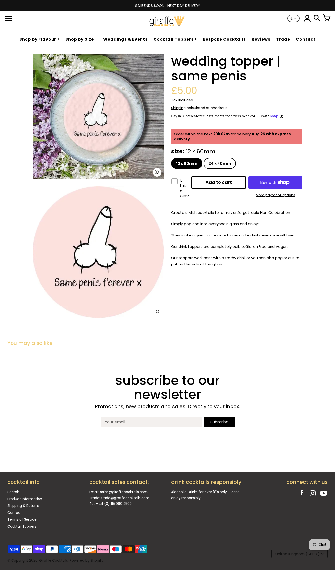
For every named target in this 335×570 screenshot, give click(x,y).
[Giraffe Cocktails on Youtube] (323, 494)
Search (13, 491)
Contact (14, 512)
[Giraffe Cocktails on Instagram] (313, 494)
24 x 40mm (219, 163)
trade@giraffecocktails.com (125, 497)
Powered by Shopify (86, 560)
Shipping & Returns (23, 505)
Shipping (178, 107)
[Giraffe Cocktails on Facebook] (302, 494)
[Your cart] (326, 18)
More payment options (275, 195)
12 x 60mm (186, 163)
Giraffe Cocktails (53, 560)
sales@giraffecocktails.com (124, 491)
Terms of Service (22, 519)
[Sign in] (307, 18)
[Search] (317, 18)
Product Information (24, 498)
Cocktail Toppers (21, 526)
